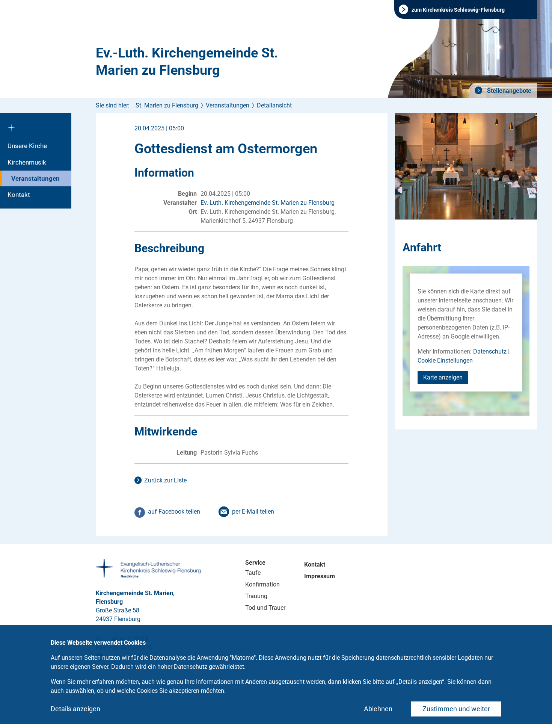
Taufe (253, 572)
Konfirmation (262, 584)
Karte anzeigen (443, 377)
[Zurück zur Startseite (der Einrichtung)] (35, 125)
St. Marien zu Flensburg (167, 105)
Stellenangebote (508, 90)
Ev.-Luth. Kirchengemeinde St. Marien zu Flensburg (187, 61)
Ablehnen (378, 709)
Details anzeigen (75, 709)
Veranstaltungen (35, 178)
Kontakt (19, 194)
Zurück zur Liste (165, 480)
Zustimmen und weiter (456, 709)
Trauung (256, 596)
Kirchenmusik (27, 162)
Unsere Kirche (27, 146)
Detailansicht (274, 105)
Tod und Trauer (265, 607)
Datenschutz (490, 351)
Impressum (319, 576)
